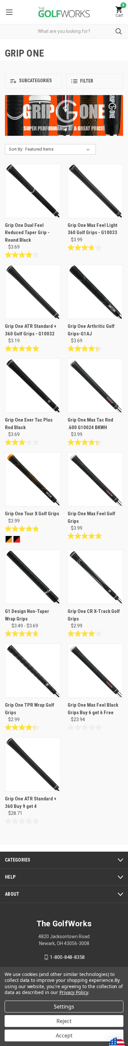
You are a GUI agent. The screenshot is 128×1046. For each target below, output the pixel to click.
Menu (9, 12)
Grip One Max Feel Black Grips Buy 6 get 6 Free (93, 709)
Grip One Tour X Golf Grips (32, 514)
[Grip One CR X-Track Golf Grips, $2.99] (95, 577)
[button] (33, 81)
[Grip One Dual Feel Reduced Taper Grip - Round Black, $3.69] (32, 191)
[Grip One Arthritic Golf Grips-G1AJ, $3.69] (95, 292)
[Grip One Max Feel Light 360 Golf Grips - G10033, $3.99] (95, 191)
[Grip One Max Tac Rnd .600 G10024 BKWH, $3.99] (95, 385)
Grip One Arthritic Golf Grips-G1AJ (91, 330)
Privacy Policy (73, 992)
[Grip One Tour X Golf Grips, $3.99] (32, 479)
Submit (118, 31)
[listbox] (58, 149)
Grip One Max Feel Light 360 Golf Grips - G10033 (92, 229)
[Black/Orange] (8, 539)
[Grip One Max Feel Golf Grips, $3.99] (95, 479)
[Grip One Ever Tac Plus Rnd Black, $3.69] (32, 385)
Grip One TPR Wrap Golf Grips (29, 709)
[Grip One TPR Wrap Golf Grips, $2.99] (32, 670)
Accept (64, 1035)
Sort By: (16, 149)
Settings (64, 1006)
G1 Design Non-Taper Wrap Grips (27, 615)
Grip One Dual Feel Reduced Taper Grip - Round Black (27, 232)
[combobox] (64, 31)
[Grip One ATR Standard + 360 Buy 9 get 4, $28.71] (32, 764)
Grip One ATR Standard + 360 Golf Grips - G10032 (30, 330)
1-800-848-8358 (67, 957)
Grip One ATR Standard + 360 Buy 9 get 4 (30, 802)
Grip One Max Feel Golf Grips (91, 517)
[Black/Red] (16, 539)
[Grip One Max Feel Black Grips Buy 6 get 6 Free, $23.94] (95, 670)
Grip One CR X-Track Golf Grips (94, 615)
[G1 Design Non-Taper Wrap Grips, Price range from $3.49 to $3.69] (32, 577)
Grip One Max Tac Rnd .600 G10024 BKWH (90, 423)
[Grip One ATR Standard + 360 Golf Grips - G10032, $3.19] (32, 292)
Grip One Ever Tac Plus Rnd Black (29, 423)
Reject (64, 1021)
